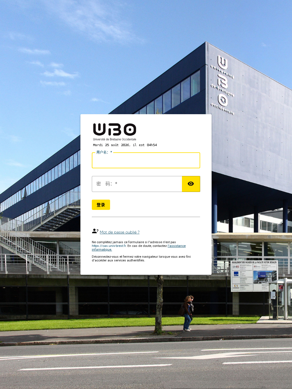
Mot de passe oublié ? (119, 232)
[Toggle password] (191, 184)
